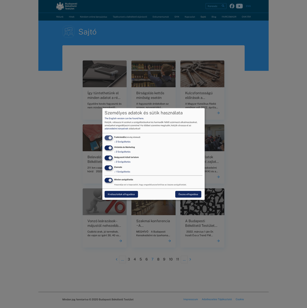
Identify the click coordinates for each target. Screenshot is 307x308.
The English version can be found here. (124, 118)
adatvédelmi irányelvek (116, 128)
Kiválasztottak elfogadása (121, 194)
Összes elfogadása (188, 194)
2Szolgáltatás (122, 141)
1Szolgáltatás (122, 172)
